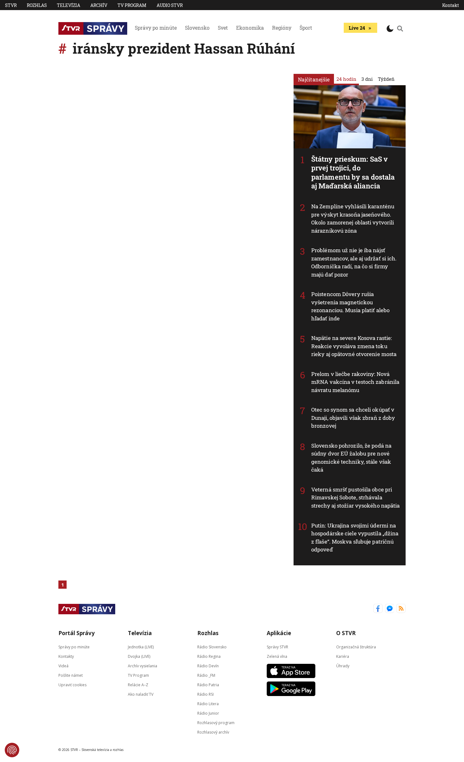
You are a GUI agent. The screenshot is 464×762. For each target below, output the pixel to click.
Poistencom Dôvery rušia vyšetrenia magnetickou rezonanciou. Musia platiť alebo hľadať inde (350, 306)
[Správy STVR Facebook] (378, 609)
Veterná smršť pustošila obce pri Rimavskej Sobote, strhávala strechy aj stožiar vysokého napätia (355, 497)
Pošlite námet (70, 675)
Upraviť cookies (72, 684)
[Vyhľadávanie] (400, 28)
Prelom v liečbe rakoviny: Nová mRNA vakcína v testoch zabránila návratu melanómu (355, 382)
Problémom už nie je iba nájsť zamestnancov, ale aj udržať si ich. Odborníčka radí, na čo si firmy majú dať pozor (354, 262)
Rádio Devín (208, 665)
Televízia (68, 5)
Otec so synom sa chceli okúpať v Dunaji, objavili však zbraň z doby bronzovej (353, 417)
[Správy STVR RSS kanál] (401, 609)
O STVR (346, 633)
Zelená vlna (277, 656)
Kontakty (66, 656)
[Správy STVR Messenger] (389, 609)
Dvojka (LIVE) (139, 656)
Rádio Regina (209, 656)
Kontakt (450, 5)
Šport (306, 27)
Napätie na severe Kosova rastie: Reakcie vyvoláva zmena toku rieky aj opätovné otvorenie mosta (353, 346)
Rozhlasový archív (213, 732)
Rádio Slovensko (212, 646)
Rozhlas (37, 5)
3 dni (367, 79)
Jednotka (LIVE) (141, 646)
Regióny (281, 27)
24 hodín (346, 79)
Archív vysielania (142, 665)
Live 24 (357, 28)
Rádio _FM (206, 675)
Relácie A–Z (138, 684)
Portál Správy (76, 633)
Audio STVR (170, 5)
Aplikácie (279, 633)
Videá (63, 665)
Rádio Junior (208, 713)
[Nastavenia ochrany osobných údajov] (12, 750)
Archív (98, 5)
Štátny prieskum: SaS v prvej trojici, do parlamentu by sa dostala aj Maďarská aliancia (353, 172)
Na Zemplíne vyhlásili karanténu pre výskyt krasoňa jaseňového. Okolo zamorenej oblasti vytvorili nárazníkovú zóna (352, 218)
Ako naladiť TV (140, 694)
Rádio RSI (205, 694)
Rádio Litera (208, 703)
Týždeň (386, 79)
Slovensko (197, 27)
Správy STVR (277, 646)
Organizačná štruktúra (356, 646)
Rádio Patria (208, 684)
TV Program (131, 5)
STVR (11, 5)
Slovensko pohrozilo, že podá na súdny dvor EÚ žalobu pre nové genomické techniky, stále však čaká (351, 457)
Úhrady (342, 665)
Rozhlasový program (216, 722)
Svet (223, 27)
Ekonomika (250, 27)
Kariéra (342, 656)
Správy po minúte (156, 27)
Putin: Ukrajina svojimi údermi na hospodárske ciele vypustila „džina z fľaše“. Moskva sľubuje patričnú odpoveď (354, 537)
